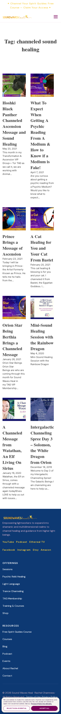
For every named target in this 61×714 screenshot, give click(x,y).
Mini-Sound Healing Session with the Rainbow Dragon (42, 337)
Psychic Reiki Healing (14, 576)
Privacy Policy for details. (41, 704)
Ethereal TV (37, 542)
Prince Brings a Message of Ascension (13, 245)
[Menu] (55, 16)
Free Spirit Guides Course (17, 631)
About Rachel (10, 668)
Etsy (36, 549)
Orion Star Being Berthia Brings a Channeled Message (12, 339)
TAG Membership (12, 598)
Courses (7, 639)
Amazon (46, 549)
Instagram (24, 549)
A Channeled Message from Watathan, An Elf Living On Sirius (12, 447)
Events (6, 661)
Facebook (9, 549)
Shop (5, 613)
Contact (7, 675)
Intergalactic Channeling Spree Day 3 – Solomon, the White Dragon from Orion (42, 444)
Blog (5, 646)
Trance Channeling (13, 591)
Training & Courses (13, 605)
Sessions (8, 569)
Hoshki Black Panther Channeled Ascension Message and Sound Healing (14, 123)
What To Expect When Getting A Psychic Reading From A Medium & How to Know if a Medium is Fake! (40, 135)
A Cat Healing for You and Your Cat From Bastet (41, 248)
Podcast (21, 542)
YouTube (8, 542)
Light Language (11, 584)
